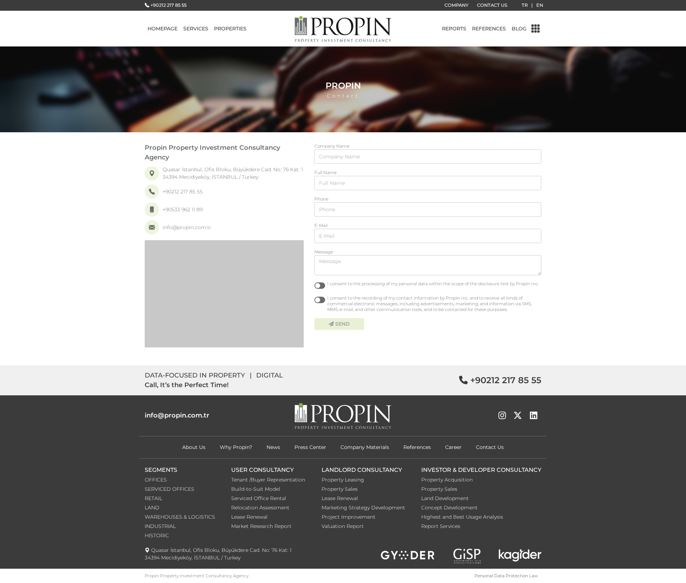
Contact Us (490, 447)
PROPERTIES (230, 28)
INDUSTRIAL (160, 526)
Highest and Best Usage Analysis (462, 517)
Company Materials (364, 447)
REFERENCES (489, 28)
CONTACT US (492, 5)
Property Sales (340, 489)
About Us (193, 447)
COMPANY (456, 5)
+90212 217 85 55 (168, 5)
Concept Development (449, 507)
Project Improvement (349, 517)
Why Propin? (236, 447)
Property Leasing (343, 479)
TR (525, 5)
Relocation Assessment (260, 507)
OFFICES (156, 479)
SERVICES (195, 28)
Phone (321, 199)
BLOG (519, 28)
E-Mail (321, 225)
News (273, 447)
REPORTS (454, 28)
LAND (152, 507)
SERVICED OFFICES (169, 489)
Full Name (325, 172)
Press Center (310, 447)
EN (539, 5)
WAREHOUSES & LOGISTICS (180, 517)
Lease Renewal (249, 517)
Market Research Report (261, 526)
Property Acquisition (447, 479)
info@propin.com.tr (187, 227)
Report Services (440, 526)
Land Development (445, 498)
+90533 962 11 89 (183, 209)
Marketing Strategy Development (363, 507)
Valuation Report (343, 526)
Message (323, 252)
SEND (342, 324)
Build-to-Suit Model (255, 489)
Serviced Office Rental (258, 498)
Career (453, 447)
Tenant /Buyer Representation (268, 479)
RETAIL (153, 498)
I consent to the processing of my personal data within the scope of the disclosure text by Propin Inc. (433, 283)
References (417, 447)
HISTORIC (157, 535)
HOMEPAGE (163, 28)
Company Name (331, 146)
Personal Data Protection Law (506, 575)
